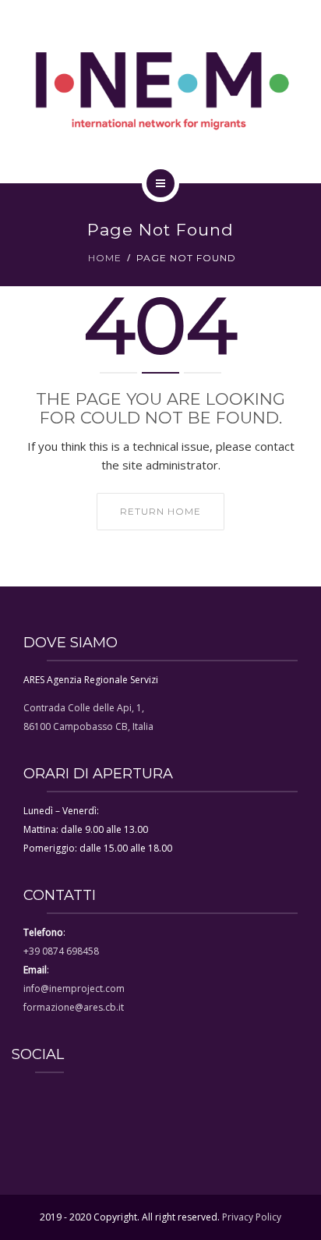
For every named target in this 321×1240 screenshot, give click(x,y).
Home (105, 258)
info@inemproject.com (74, 988)
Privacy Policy (251, 1217)
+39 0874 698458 (61, 951)
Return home (160, 511)
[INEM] (160, 89)
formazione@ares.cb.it (73, 1007)
